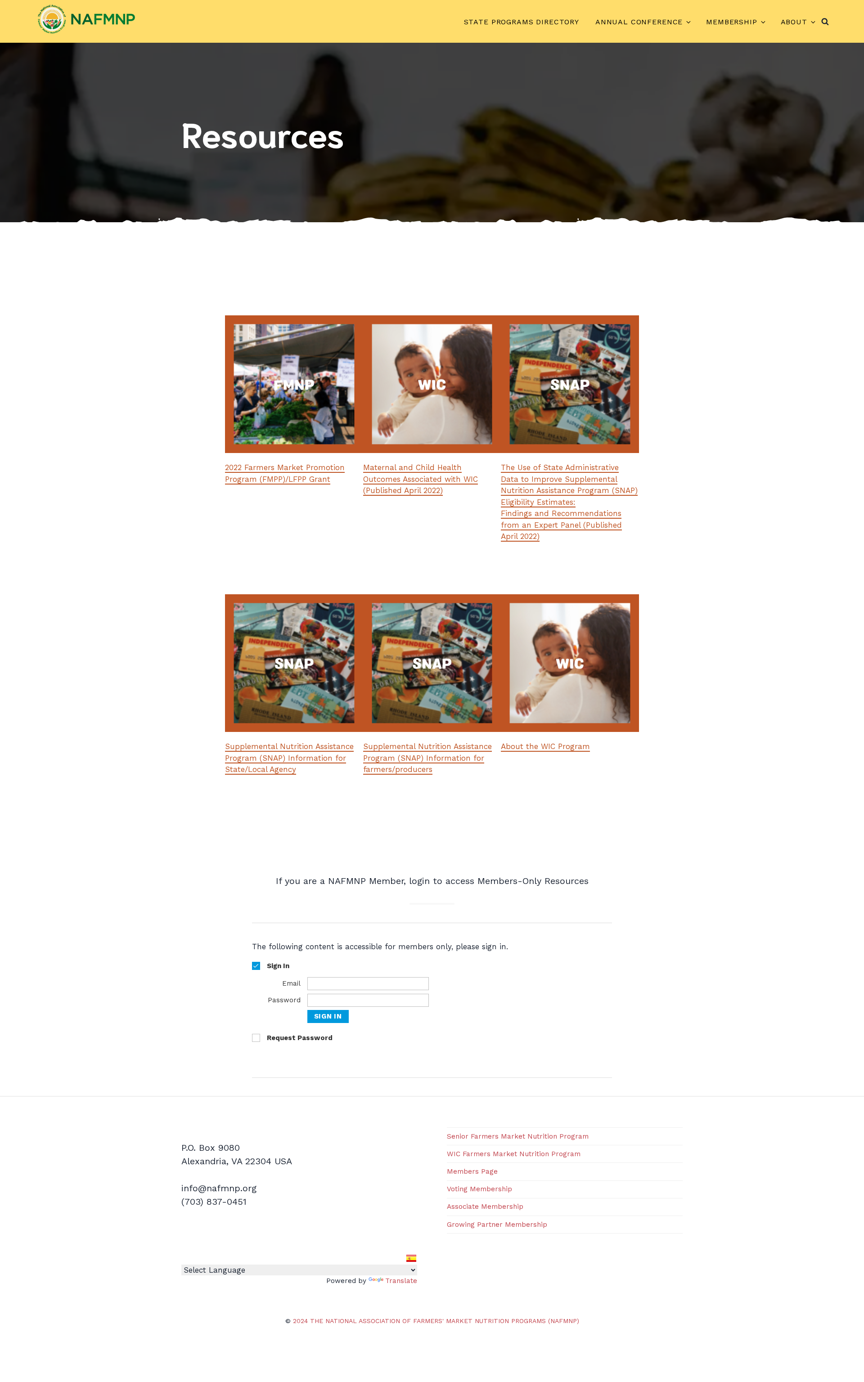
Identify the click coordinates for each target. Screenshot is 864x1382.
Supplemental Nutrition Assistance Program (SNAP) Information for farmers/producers (427, 758)
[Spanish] (411, 1258)
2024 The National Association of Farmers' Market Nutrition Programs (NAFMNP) (436, 1320)
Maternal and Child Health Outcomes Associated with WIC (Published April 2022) (420, 479)
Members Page (472, 1171)
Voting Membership (479, 1189)
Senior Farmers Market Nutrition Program (518, 1136)
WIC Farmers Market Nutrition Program (513, 1154)
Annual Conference (639, 22)
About (794, 22)
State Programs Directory (521, 22)
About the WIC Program (545, 746)
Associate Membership (485, 1207)
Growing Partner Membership (497, 1224)
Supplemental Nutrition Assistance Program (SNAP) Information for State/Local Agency (289, 758)
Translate (401, 1281)
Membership (731, 22)
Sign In (328, 1016)
